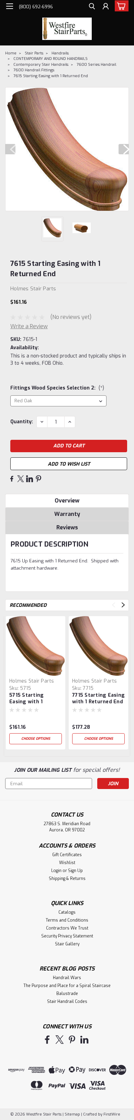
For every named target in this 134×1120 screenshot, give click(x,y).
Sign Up (75, 870)
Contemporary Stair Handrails (40, 64)
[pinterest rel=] (72, 1039)
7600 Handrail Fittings (33, 70)
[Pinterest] (38, 478)
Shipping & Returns (67, 878)
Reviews (67, 527)
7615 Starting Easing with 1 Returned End (50, 76)
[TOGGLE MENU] (9, 6)
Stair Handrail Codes (67, 1001)
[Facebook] (11, 478)
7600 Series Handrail (96, 64)
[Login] (105, 7)
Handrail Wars (67, 978)
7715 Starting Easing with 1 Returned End (98, 698)
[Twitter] (20, 478)
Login (56, 870)
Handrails (60, 53)
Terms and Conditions (67, 920)
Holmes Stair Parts (31, 681)
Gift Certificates (67, 855)
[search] (92, 7)
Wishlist (67, 862)
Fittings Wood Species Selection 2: (57, 388)
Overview (67, 500)
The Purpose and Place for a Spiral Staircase (67, 985)
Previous (10, 149)
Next (124, 149)
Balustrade (67, 993)
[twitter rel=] (59, 1039)
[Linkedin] (29, 478)
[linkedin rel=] (84, 1039)
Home (10, 53)
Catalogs (67, 912)
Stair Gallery (67, 944)
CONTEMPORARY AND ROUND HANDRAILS (50, 58)
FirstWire (111, 1114)
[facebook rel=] (47, 1039)
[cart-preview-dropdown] (120, 5)
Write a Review (29, 326)
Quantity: (21, 421)
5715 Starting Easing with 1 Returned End (26, 699)
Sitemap (72, 1114)
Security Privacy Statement (67, 936)
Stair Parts (34, 53)
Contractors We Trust (67, 928)
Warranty (67, 514)
